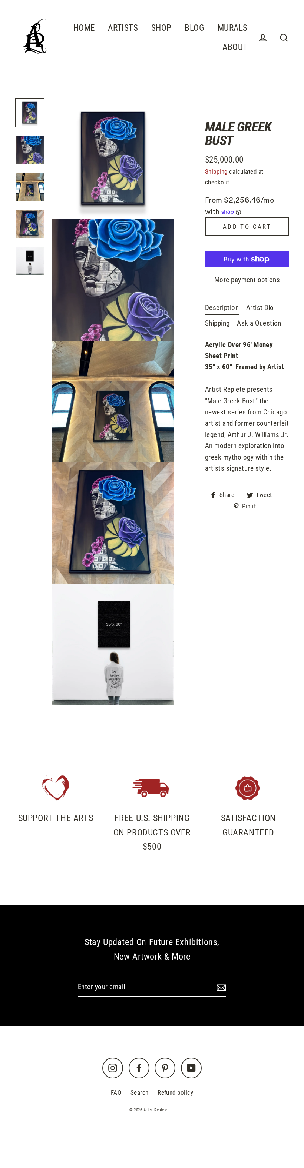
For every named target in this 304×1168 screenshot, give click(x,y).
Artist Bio (260, 307)
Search (139, 1092)
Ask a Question (259, 323)
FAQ (116, 1092)
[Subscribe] (220, 987)
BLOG (194, 28)
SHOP (161, 28)
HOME (84, 28)
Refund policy (175, 1092)
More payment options (247, 280)
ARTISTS (123, 28)
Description (222, 307)
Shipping (216, 171)
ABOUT (234, 47)
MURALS (233, 28)
